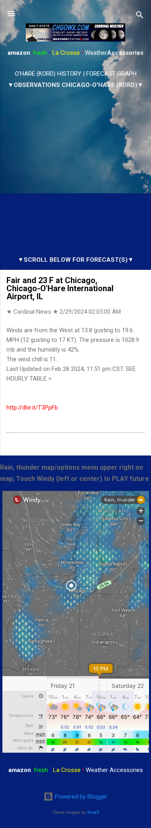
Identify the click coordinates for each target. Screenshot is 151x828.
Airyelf (93, 812)
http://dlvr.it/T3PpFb (32, 407)
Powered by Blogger (80, 796)
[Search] (140, 16)
